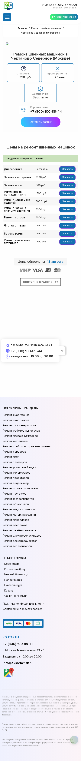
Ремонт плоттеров (15, 462)
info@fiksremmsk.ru (18, 663)
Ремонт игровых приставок (20, 488)
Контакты (11, 637)
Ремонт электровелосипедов (22, 535)
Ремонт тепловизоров (17, 546)
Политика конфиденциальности (23, 603)
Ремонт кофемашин (15, 441)
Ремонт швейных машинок (20, 530)
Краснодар (11, 563)
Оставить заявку (40, 122)
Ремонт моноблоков (16, 520)
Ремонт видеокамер (16, 483)
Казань (9, 590)
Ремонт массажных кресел (20, 436)
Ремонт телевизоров (16, 472)
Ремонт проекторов (16, 478)
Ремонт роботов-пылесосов (21, 430)
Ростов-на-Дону (14, 569)
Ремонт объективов (16, 504)
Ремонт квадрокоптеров (19, 509)
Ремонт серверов (14, 451)
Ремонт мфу (10, 457)
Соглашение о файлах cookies (22, 609)
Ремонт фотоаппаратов (18, 499)
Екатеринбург (13, 585)
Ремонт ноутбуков (14, 493)
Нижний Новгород (16, 574)
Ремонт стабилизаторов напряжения (27, 446)
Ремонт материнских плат (19, 514)
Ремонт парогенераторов (20, 425)
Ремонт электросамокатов (20, 541)
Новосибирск (13, 580)
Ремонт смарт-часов (16, 420)
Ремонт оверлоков (15, 525)
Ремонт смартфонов (16, 415)
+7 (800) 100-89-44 (64, 17)
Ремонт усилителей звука (19, 467)
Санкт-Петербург (15, 596)
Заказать (67, 169)
